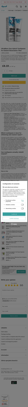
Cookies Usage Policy (14, 190)
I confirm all (14, 214)
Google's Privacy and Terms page (10, 196)
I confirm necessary (14, 218)
